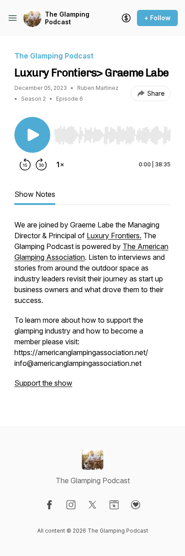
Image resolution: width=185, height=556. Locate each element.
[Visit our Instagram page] (70, 504)
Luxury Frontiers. (114, 235)
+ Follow (157, 18)
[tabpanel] (92, 308)
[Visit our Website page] (114, 504)
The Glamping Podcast (67, 18)
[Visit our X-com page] (92, 504)
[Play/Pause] (32, 135)
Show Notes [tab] (34, 194)
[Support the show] (126, 18)
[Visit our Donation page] (135, 504)
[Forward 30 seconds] (41, 164)
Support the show (43, 382)
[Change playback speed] (60, 164)
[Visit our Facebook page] (49, 504)
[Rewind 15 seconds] (25, 164)
